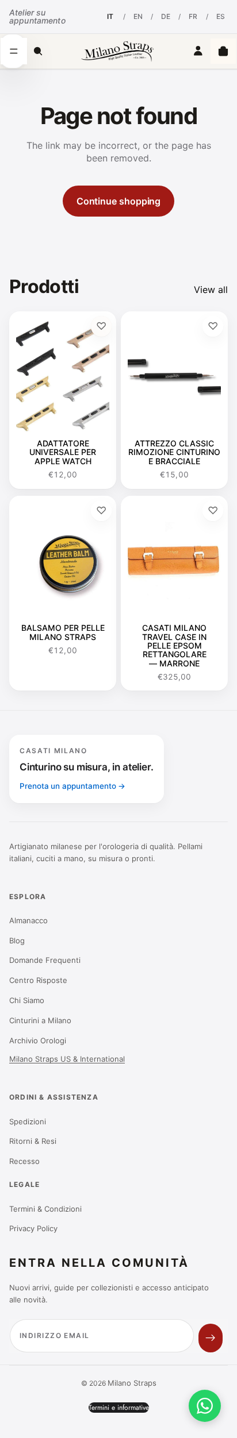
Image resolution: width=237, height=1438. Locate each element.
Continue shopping (119, 201)
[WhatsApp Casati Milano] (205, 1406)
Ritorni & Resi (32, 1141)
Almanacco (28, 920)
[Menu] (14, 51)
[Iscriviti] (210, 1338)
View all (211, 289)
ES (220, 16)
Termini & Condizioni (45, 1208)
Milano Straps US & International (67, 1058)
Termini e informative (119, 1407)
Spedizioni (27, 1121)
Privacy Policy (33, 1228)
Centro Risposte (38, 980)
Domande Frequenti (45, 960)
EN (138, 16)
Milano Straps (132, 1382)
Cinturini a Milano (40, 1020)
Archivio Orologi (37, 1040)
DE (165, 16)
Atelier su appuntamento (37, 16)
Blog (17, 940)
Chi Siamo (26, 1000)
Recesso (24, 1161)
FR (193, 16)
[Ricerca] (38, 51)
